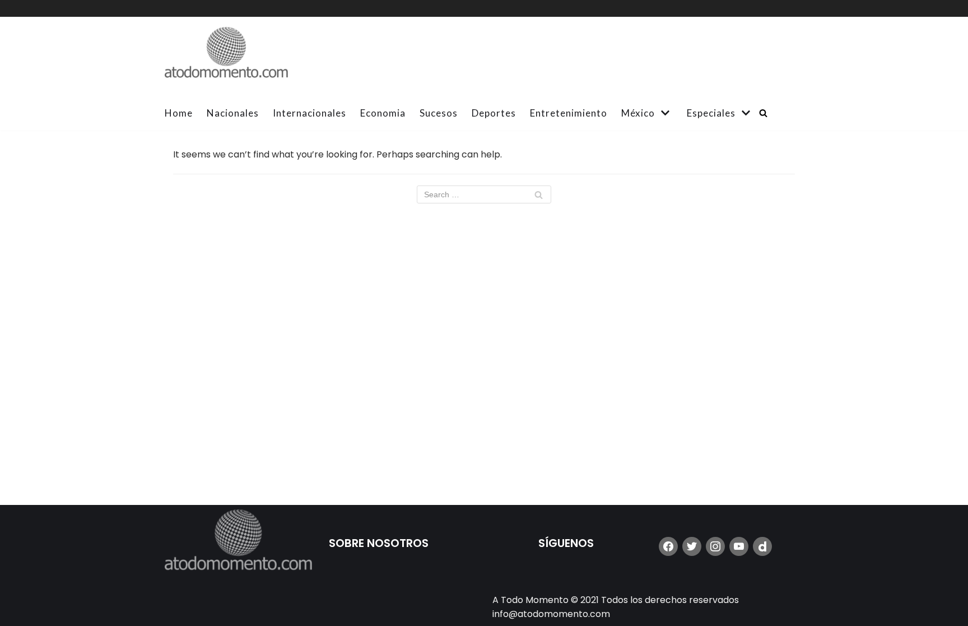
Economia (383, 113)
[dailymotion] (762, 546)
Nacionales (233, 113)
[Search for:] (484, 194)
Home (179, 113)
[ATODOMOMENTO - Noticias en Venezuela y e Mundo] (226, 56)
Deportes (494, 113)
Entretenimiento (568, 113)
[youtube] (738, 546)
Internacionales (309, 113)
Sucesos (439, 113)
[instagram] (715, 546)
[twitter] (691, 546)
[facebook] (668, 546)
